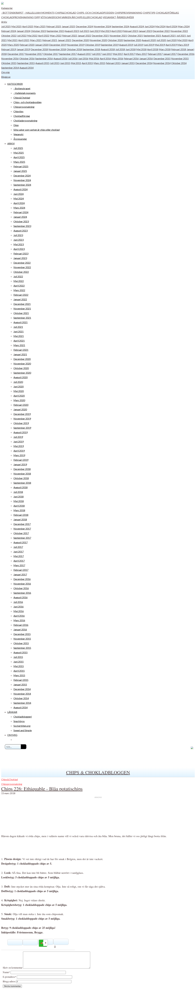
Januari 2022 (84, 35)
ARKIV (11, 143)
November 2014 (162, 63)
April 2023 (117, 30)
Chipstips (149, 12)
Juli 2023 (84, 30)
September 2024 (120, 26)
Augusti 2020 (149, 40)
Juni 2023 (95, 30)
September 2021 (152, 35)
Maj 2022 (32, 35)
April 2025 (27, 26)
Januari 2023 (145, 30)
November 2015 (180, 58)
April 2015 (87, 63)
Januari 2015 (128, 63)
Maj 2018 (141, 49)
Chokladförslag (167, 12)
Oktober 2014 (179, 63)
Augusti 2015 (42, 63)
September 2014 (10, 67)
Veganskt (109, 17)
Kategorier (7, 8)
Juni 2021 (18, 331)
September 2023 (55, 30)
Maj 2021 (12, 40)
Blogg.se (5, 76)
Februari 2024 (8, 30)
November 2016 (10, 58)
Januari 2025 (68, 26)
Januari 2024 (23, 30)
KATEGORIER (15, 83)
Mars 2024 (184, 26)
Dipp (37, 17)
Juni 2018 (131, 49)
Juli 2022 (22, 35)
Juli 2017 (97, 53)
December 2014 (144, 63)
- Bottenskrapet (12, 12)
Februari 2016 (131, 58)
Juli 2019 (138, 44)
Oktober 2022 (9, 35)
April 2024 (171, 26)
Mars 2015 (99, 63)
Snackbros (19, 721)
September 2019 (110, 44)
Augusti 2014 (26, 67)
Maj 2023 (105, 30)
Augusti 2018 (108, 49)
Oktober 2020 (115, 40)
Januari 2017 (170, 53)
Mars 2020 (13, 44)
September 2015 (26, 63)
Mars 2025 (40, 26)
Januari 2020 (42, 44)
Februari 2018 (178, 49)
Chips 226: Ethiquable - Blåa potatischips (42, 788)
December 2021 (100, 35)
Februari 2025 (53, 26)
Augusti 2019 (126, 44)
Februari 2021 (49, 40)
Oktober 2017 (50, 53)
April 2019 (171, 44)
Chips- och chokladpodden (95, 12)
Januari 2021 (64, 40)
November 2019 (75, 44)
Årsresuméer (125, 17)
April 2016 (105, 58)
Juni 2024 (150, 26)
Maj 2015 (76, 63)
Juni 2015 (65, 63)
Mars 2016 (117, 58)
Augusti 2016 (60, 58)
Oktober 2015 (9, 63)
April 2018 (152, 49)
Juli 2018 (120, 49)
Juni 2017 (107, 53)
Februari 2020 (27, 44)
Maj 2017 (118, 53)
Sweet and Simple (22, 730)
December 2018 (39, 49)
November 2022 (179, 30)
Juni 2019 (149, 44)
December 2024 (84, 26)
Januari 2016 (146, 58)
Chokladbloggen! (22, 716)
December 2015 (162, 58)
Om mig (5, 72)
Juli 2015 (55, 63)
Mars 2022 (56, 35)
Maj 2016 (94, 58)
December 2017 (15, 53)
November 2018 (57, 49)
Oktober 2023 (38, 30)
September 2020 (132, 40)
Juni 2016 (83, 58)
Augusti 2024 (137, 26)
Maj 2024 (160, 26)
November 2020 (98, 40)
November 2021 (118, 35)
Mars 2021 (36, 40)
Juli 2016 (73, 58)
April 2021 (23, 40)
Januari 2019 (23, 49)
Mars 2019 (183, 44)
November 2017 (34, 53)
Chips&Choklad (65, 12)
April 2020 (19, 395)
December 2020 (80, 40)
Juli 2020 (161, 40)
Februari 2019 (8, 49)
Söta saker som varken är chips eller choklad (71, 17)
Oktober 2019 (92, 44)
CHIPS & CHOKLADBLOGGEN (98, 772)
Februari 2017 (155, 53)
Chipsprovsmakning (128, 12)
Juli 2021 (181, 35)
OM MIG (12, 734)
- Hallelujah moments (39, 12)
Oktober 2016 (27, 58)
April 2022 (43, 35)
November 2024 (102, 26)
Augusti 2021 (169, 35)
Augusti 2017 (84, 53)
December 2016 (185, 53)
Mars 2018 (165, 49)
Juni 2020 (172, 40)
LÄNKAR (12, 712)
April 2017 (129, 53)
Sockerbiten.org (21, 725)
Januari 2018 (20, 519)
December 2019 (57, 44)
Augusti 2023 (72, 30)
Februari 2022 (69, 35)
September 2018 (91, 49)
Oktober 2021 (135, 35)
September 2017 (68, 53)
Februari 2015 (113, 63)
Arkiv (4, 21)
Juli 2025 (6, 26)
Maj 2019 (160, 44)
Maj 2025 (16, 26)
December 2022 (161, 30)
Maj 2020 (182, 40)
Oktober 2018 (74, 49)
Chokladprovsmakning (17, 17)
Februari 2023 (130, 30)
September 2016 (44, 58)
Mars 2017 (141, 53)
